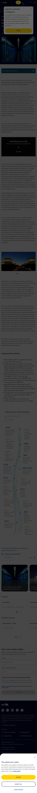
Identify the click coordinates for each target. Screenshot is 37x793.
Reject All (18, 784)
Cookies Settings (18, 789)
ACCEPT (18, 777)
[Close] (35, 757)
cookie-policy (16, 771)
